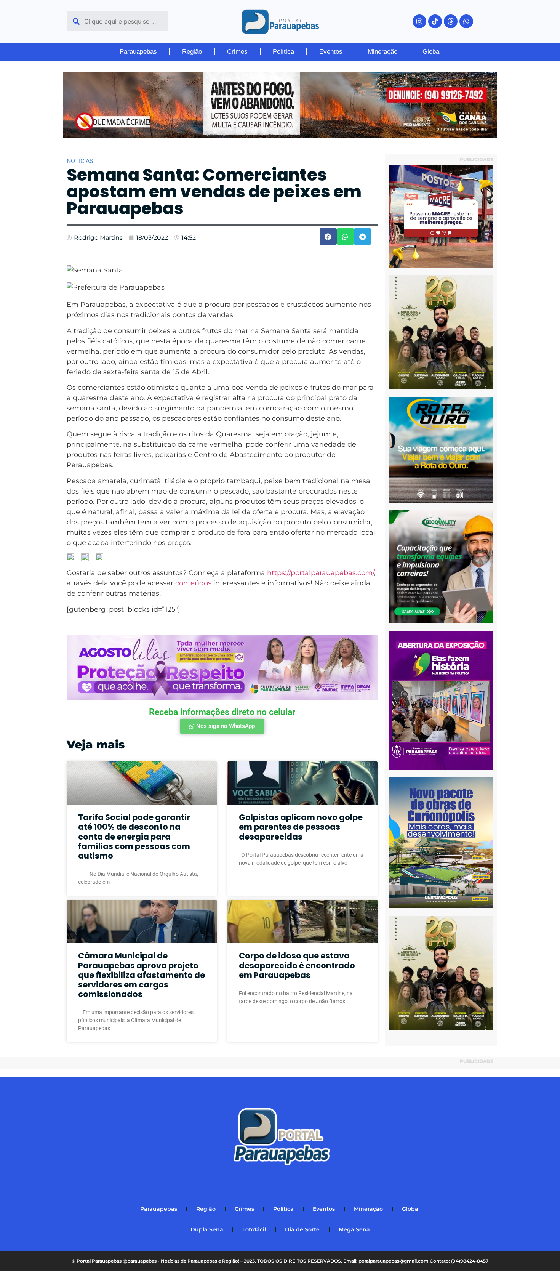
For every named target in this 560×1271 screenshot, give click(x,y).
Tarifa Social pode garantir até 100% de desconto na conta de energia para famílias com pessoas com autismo (134, 836)
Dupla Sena (206, 1229)
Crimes (237, 51)
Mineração (382, 51)
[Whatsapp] (466, 21)
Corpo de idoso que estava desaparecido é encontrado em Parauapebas (297, 965)
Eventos (330, 51)
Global (431, 51)
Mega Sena (354, 1229)
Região (192, 51)
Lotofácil (254, 1229)
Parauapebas (138, 51)
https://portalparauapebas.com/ (320, 573)
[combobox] (117, 21)
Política (283, 51)
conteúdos (193, 583)
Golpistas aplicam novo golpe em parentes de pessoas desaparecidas (301, 827)
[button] (328, 236)
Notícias (80, 161)
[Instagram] (419, 21)
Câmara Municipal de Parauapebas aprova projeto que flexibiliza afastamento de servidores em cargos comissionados (141, 975)
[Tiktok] (435, 21)
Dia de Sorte (302, 1229)
